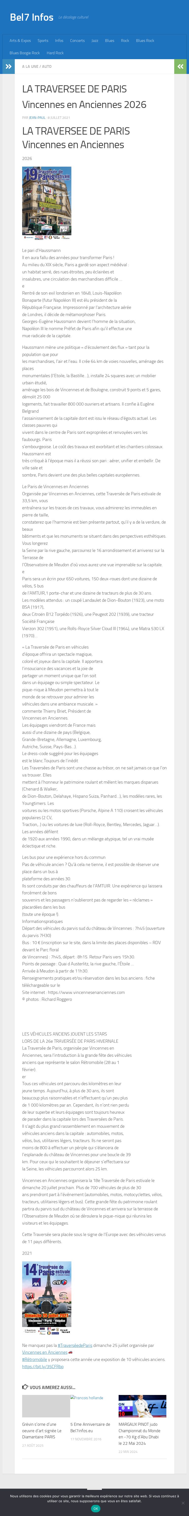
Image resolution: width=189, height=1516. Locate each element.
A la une (30, 66)
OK (96, 1509)
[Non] (182, 1502)
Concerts (77, 40)
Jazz (95, 40)
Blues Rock (145, 40)
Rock (125, 40)
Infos (59, 40)
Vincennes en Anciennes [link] (44, 1352)
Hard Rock (55, 53)
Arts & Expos (20, 40)
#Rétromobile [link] (34, 1359)
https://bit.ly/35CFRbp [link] (42, 1366)
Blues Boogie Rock (25, 53)
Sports (43, 40)
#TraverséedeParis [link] (75, 1345)
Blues (109, 40)
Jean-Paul (37, 118)
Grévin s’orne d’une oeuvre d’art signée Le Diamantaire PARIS (42, 1430)
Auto (47, 66)
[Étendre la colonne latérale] (8, 66)
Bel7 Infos (31, 17)
